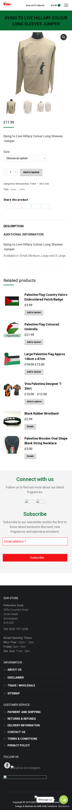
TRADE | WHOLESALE (21, 685)
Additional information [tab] (23, 234)
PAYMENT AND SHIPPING (24, 712)
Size (6, 152)
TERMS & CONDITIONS (22, 738)
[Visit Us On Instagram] (25, 768)
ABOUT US (14, 669)
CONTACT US (16, 732)
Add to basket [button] (34, 312)
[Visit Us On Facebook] (7, 768)
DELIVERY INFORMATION (24, 725)
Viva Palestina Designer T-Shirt (43, 386)
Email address (15, 541)
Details (30, 426)
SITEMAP (14, 693)
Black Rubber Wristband (41, 413)
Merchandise (22, 183)
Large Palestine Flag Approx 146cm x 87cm (44, 356)
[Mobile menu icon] (66, 5)
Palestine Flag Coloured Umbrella (41, 326)
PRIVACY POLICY (19, 745)
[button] (63, 37)
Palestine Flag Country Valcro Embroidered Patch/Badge (45, 297)
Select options (34, 401)
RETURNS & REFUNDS (22, 718)
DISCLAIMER (16, 677)
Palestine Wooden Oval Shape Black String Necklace (45, 441)
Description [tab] (13, 226)
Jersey (13, 189)
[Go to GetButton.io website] (63, 806)
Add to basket (31, 172)
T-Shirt (33, 183)
